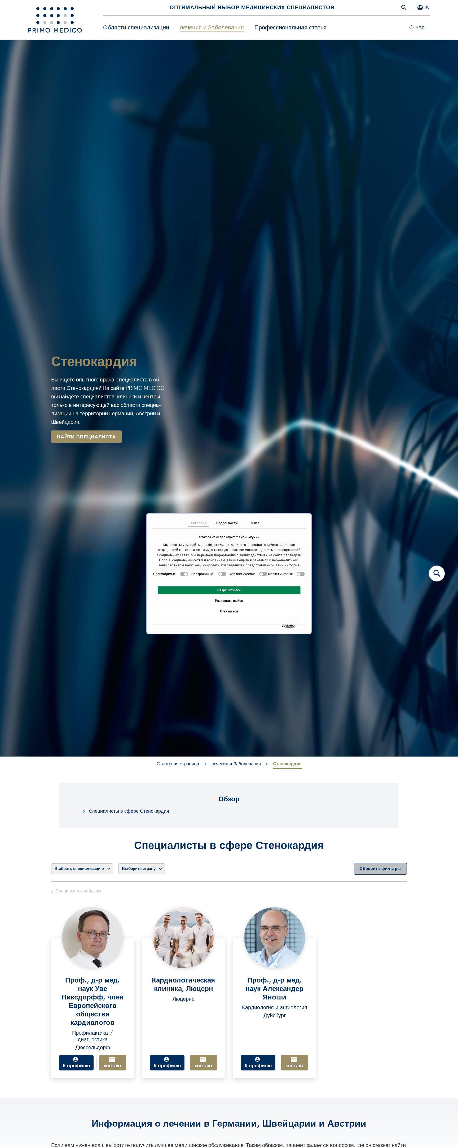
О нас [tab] (255, 523)
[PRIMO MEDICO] (55, 19)
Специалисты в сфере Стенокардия (129, 811)
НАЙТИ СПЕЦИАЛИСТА (86, 436)
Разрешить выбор (229, 601)
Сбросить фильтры (380, 869)
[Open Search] (404, 8)
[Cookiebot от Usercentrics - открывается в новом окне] (283, 626)
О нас (417, 27)
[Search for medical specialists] (437, 573)
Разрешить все (229, 590)
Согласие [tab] (198, 523)
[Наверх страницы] (437, 1134)
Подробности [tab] (226, 523)
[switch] (222, 574)
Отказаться (229, 611)
